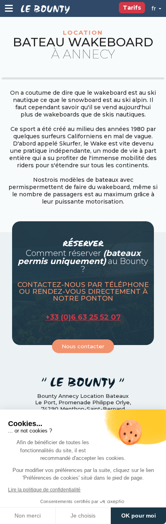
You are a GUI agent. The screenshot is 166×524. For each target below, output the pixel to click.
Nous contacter (83, 346)
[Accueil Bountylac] (45, 8)
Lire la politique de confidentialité (44, 490)
